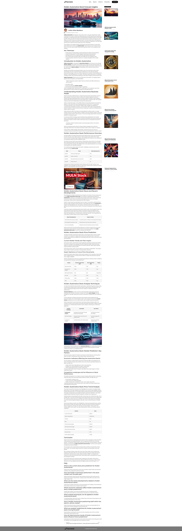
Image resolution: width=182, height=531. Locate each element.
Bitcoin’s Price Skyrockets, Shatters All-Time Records (110, 139)
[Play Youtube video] (83, 178)
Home (90, 1)
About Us (94, 1)
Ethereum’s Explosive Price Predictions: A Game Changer (111, 169)
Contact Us (100, 1)
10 (67, 442)
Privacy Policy (107, 1)
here (85, 166)
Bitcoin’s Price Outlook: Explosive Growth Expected (110, 110)
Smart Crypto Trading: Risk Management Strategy (110, 51)
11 (98, 460)
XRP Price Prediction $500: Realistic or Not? (110, 28)
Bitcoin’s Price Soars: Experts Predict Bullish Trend (111, 80)
